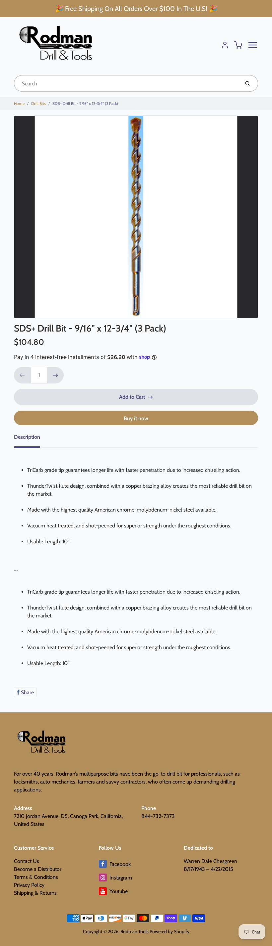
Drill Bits (38, 103)
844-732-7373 (158, 816)
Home (19, 103)
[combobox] (126, 83)
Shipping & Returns (35, 893)
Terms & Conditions (36, 877)
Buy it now (136, 418)
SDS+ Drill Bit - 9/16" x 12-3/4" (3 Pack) (85, 103)
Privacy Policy (29, 885)
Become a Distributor (37, 869)
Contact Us (26, 861)
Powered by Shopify (169, 931)
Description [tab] (27, 437)
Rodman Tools (134, 931)
